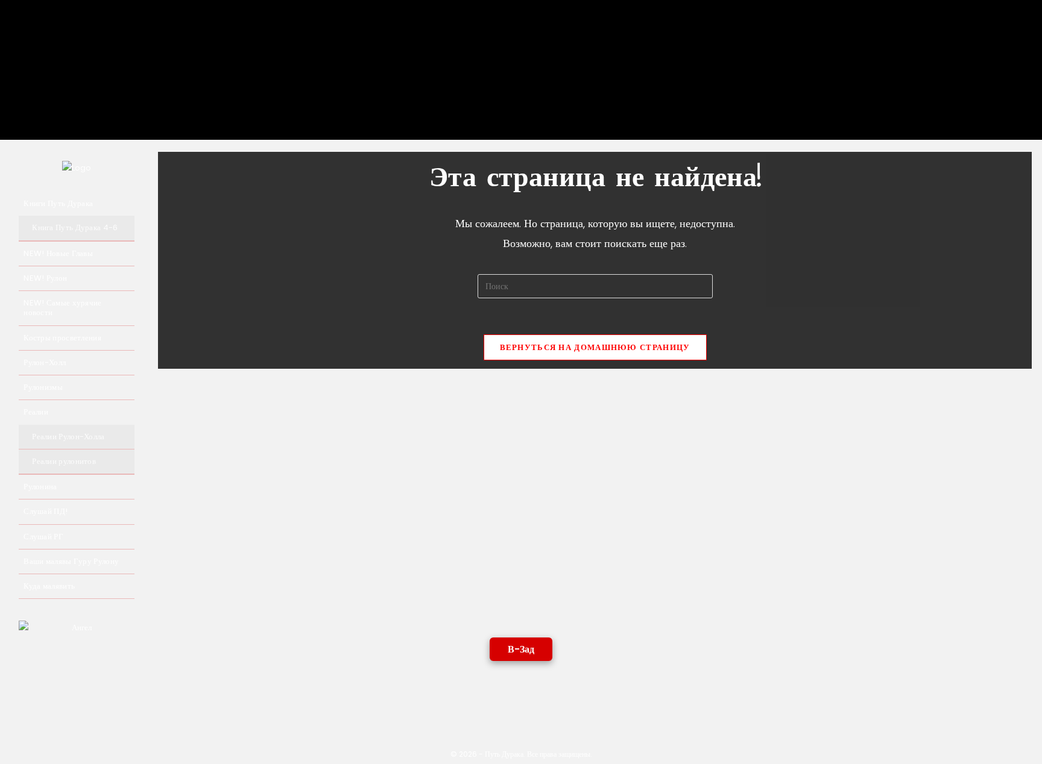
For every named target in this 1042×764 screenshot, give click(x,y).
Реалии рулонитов (64, 461)
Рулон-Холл (45, 362)
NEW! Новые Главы (58, 253)
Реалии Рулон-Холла (68, 436)
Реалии (36, 412)
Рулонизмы (43, 387)
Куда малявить (49, 586)
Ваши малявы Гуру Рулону (71, 561)
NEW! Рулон (45, 278)
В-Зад (521, 649)
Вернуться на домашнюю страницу (595, 347)
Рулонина (40, 486)
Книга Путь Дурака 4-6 (75, 227)
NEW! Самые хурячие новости (62, 307)
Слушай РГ (43, 536)
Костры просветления (62, 337)
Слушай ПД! (46, 511)
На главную (96, 82)
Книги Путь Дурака (58, 203)
